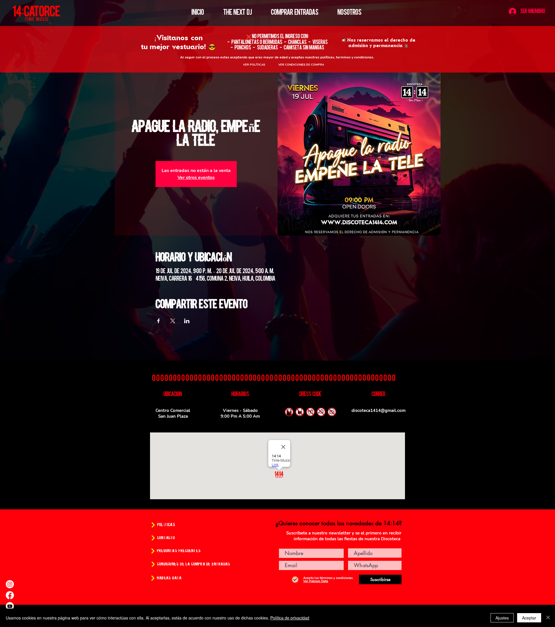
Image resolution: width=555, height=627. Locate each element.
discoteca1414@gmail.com (379, 410)
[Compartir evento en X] (172, 321)
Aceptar (529, 618)
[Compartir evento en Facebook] (158, 321)
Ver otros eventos (196, 177)
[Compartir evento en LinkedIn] (187, 321)
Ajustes (502, 618)
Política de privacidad (289, 618)
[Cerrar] (548, 617)
